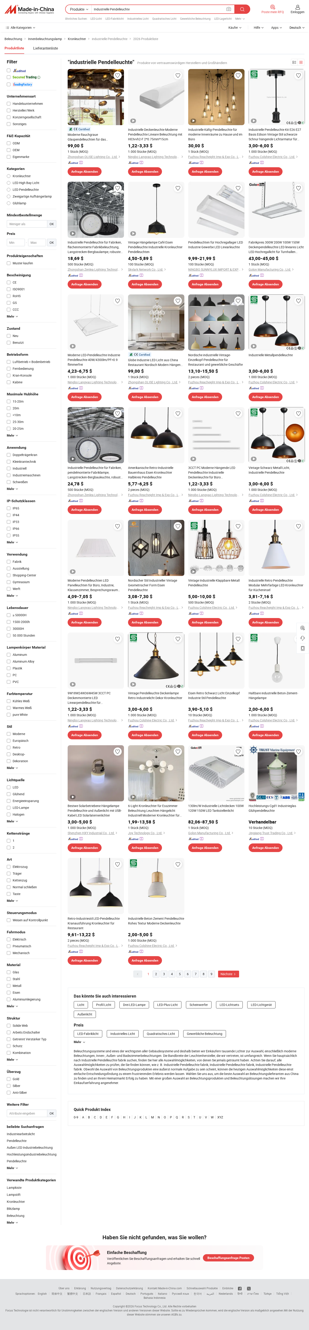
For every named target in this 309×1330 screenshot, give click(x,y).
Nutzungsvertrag (101, 1288)
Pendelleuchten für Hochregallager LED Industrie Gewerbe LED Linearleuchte (215, 244)
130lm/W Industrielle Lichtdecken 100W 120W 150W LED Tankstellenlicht (216, 808)
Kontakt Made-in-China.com (165, 1288)
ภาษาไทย (253, 1293)
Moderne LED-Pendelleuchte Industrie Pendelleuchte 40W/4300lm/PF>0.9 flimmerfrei (94, 360)
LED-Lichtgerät (261, 1005)
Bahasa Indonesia (155, 1297)
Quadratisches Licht (164, 18)
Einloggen (297, 12)
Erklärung (80, 1288)
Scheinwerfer (199, 1005)
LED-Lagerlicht (223, 18)
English (42, 1293)
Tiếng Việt (282, 1293)
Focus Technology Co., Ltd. (151, 1306)
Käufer (233, 27)
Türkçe (267, 1293)
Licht (80, 1005)
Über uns (64, 1288)
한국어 (198, 1293)
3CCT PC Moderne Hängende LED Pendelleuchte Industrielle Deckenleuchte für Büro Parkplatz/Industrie (211, 473)
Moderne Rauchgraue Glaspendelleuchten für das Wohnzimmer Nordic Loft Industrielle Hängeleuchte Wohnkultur (93, 137)
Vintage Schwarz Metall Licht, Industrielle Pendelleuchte (269, 470)
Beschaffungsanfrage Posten (228, 1258)
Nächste (227, 974)
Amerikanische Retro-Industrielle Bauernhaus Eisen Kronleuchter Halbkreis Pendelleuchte (150, 472)
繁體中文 (72, 1293)
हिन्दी (240, 1293)
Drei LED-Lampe (134, 1005)
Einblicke (227, 1288)
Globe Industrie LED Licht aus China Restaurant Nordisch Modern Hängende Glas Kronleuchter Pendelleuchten (156, 362)
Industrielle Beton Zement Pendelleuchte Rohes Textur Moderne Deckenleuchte (156, 920)
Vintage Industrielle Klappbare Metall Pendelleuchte (214, 582)
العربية (210, 1293)
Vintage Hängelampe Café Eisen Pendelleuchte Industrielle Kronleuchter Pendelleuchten (155, 247)
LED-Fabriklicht (114, 18)
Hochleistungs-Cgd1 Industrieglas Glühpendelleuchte (272, 808)
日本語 (87, 1293)
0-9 (76, 1117)
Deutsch (131, 1293)
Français (101, 1293)
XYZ (220, 1117)
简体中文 (57, 1293)
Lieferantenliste (45, 48)
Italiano (162, 1293)
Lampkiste (14, 1187)
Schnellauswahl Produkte (202, 1288)
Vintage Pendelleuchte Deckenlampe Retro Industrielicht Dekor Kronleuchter (155, 695)
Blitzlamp (13, 1208)
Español (116, 1293)
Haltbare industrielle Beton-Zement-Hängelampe (273, 695)
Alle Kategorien (21, 27)
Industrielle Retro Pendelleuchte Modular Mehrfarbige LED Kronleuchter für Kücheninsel (276, 585)
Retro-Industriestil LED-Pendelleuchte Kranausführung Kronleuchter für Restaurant (94, 923)
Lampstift (14, 1194)
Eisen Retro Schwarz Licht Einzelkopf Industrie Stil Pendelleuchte (214, 695)
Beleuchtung (15, 1215)
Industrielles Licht (138, 18)
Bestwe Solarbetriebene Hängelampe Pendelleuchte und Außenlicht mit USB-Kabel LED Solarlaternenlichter (95, 810)
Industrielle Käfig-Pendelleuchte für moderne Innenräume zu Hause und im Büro (215, 134)
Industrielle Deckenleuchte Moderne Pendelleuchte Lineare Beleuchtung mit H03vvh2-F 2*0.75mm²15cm (155, 134)
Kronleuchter (16, 1201)
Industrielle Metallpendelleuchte (271, 355)
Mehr (77, 1042)
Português (146, 1293)
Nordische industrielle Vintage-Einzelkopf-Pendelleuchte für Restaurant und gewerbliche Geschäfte (215, 360)
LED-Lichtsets (229, 1005)
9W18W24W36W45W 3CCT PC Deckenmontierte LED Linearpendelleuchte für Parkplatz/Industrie (89, 698)
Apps (274, 27)
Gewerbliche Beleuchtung (195, 18)
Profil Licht (103, 1005)
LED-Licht (96, 18)
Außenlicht (84, 1014)
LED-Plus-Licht (167, 1005)
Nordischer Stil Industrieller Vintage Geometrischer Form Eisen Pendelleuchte (152, 585)
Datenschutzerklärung (129, 1288)
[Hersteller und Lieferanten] (29, 9)
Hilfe (257, 27)
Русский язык (180, 1293)
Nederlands (226, 1293)
